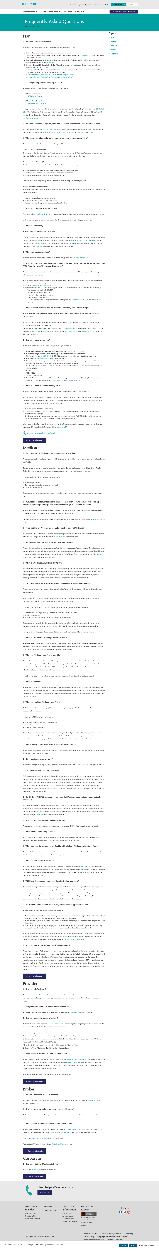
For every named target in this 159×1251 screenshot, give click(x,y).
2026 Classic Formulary (35, 96)
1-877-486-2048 (34, 331)
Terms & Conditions (91, 1234)
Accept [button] (133, 1245)
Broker (113, 50)
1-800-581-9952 (85, 866)
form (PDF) (41, 288)
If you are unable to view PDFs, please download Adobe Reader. (88, 1221)
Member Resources (49, 11)
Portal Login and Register (81, 5)
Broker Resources (50, 1210)
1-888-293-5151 (85, 55)
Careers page (35, 1170)
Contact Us (98, 5)
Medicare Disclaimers (115, 1240)
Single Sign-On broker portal (59, 1132)
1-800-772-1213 (72, 331)
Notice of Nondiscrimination (94, 1240)
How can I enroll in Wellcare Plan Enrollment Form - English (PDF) (50, 75)
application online (65, 53)
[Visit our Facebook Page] (121, 1212)
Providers (68, 11)
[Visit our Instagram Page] (125, 1212)
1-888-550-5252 (81, 132)
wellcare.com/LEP (61, 427)
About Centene (68, 1216)
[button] (146, 1245)
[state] (30, 4)
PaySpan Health (71, 1062)
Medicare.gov (49, 62)
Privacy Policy (89, 1237)
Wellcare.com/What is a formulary (82, 240)
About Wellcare (68, 1219)
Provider (114, 45)
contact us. (95, 852)
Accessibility (128, 1234)
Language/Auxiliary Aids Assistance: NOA (112, 1237)
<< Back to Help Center (34, 440)
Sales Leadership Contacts (40, 1138)
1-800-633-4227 (69, 328)
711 (49, 243)
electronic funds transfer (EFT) (77, 1059)
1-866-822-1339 (93, 1100)
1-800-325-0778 (86, 331)
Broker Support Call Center (76, 1129)
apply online (47, 331)
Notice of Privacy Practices (111, 1234)
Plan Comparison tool (43, 214)
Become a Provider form (47, 995)
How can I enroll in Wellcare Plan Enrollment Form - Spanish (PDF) (50, 77)
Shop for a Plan (30, 1216)
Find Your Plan (30, 1213)
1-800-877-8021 (56, 380)
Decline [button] (123, 1245)
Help (107, 5)
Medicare (114, 42)
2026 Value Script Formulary (37, 103)
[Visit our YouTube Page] (128, 1212)
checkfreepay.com (74, 380)
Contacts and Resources (60, 1144)
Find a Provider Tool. (82, 258)
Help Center (30, 26)
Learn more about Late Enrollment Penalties (41, 433)
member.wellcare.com (30, 118)
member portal (78, 300)
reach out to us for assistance (74, 939)
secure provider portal (56, 1024)
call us (39, 814)
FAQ (38, 26)
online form (47, 285)
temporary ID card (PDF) (48, 129)
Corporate (114, 54)
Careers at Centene (70, 1221)
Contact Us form (75, 1012)
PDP (112, 37)
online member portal (78, 351)
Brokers (78, 11)
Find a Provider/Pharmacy (125, 11)
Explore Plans (29, 11)
